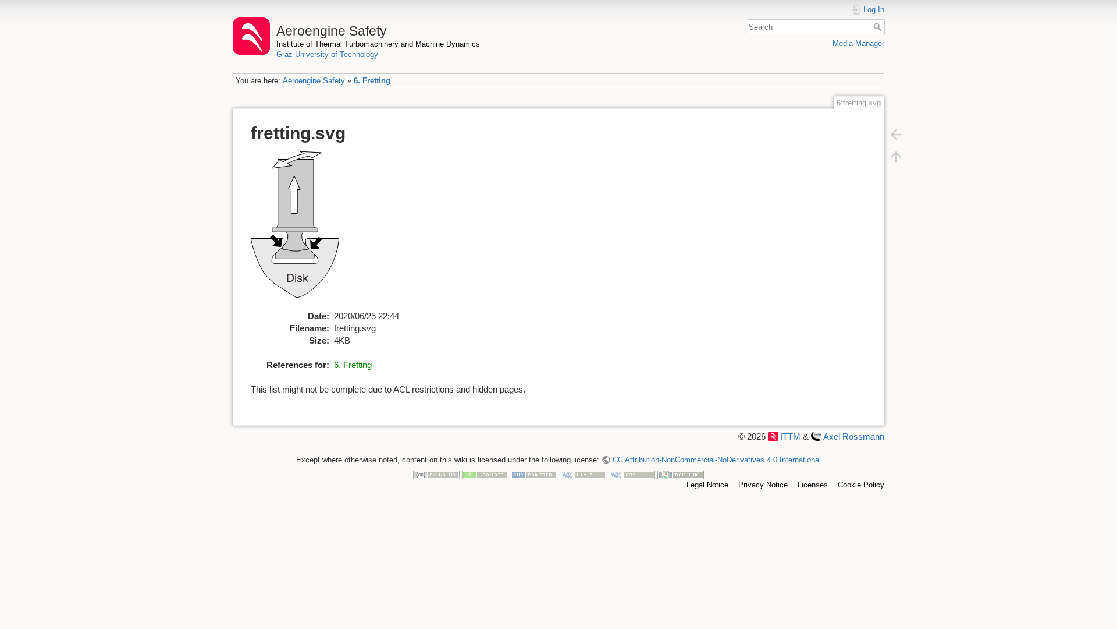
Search (878, 27)
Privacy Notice (763, 484)
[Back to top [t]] (896, 156)
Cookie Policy (861, 484)
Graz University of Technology (327, 54)
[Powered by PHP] (534, 474)
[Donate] (485, 474)
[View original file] (302, 230)
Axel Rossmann (853, 436)
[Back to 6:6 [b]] (896, 134)
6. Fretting (372, 80)
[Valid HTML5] (583, 474)
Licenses (813, 484)
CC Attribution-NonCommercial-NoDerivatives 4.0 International (716, 459)
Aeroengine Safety (314, 80)
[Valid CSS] (632, 474)
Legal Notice (707, 484)
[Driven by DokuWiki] (680, 474)
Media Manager (858, 43)
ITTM (790, 436)
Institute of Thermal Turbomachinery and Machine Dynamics (378, 44)
